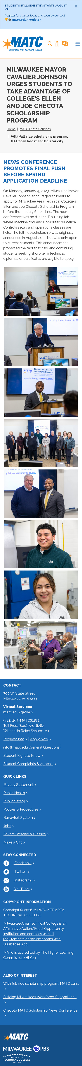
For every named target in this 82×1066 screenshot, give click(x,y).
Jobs (7, 826)
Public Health (14, 793)
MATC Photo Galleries (35, 129)
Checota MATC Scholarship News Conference (40, 1010)
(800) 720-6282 (31, 726)
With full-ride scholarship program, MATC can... (41, 983)
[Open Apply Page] (57, 43)
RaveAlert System (18, 818)
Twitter (20, 872)
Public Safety (14, 801)
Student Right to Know (21, 756)
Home (11, 129)
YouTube (22, 889)
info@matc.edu (15, 747)
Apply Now (39, 739)
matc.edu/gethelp (18, 712)
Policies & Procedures (20, 809)
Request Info (13, 739)
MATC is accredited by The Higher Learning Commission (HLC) (38, 955)
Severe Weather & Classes (24, 834)
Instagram (23, 880)
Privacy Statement (18, 785)
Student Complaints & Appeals (28, 764)
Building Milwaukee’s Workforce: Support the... (40, 997)
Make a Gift (12, 842)
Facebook (22, 863)
